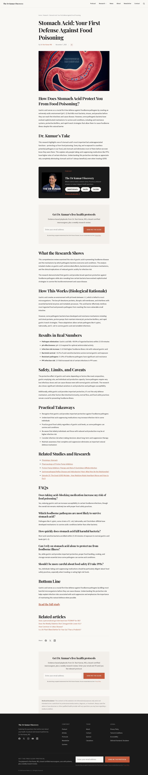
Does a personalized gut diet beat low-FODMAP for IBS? (60, 620)
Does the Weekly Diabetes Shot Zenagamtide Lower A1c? (60, 623)
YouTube (96, 189)
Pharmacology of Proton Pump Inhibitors (57, 464)
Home (40, 15)
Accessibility (114, 737)
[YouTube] (33, 739)
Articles (64, 733)
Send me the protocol (117, 759)
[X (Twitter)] (24, 739)
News (111, 4)
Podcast (93, 4)
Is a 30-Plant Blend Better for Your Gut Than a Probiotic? (60, 629)
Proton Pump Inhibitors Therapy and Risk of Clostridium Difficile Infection (69, 468)
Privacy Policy (98, 235)
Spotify (85, 189)
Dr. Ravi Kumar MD (46, 45)
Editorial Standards (116, 741)
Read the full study (49, 604)
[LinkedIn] (37, 739)
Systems (64, 744)
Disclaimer (126, 741)
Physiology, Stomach (49, 460)
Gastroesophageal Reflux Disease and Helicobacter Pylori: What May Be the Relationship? (75, 471)
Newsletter (127, 4)
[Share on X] (50, 641)
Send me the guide (94, 230)
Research (102, 4)
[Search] (144, 4)
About (119, 4)
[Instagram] (28, 739)
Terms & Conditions (116, 733)
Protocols (65, 737)
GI (71, 45)
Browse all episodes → (72, 194)
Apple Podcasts (72, 189)
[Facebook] (19, 739)
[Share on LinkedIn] (55, 641)
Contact (137, 4)
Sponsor (88, 737)
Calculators (89, 741)
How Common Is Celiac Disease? (51, 626)
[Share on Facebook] (46, 641)
